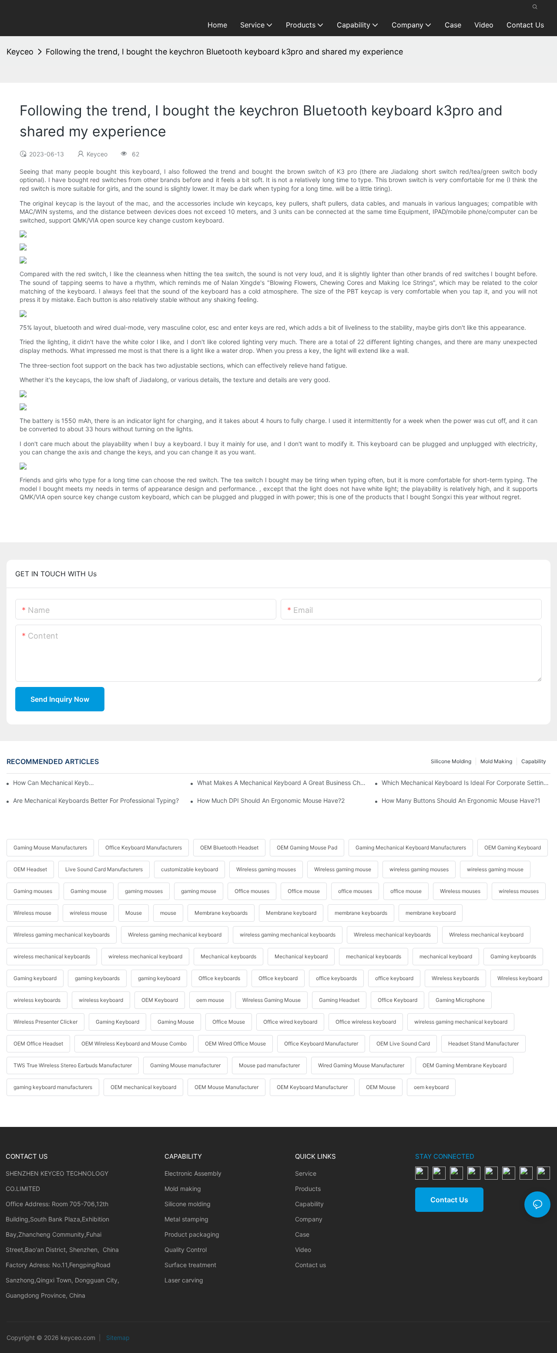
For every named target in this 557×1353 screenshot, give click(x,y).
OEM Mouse (381, 1087)
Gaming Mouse (176, 1021)
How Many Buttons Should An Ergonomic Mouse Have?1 (461, 800)
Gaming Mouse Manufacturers (50, 847)
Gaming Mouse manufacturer (185, 1065)
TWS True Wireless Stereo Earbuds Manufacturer (72, 1065)
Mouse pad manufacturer (269, 1065)
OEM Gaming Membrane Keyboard (465, 1065)
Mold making (496, 761)
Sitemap (117, 1337)
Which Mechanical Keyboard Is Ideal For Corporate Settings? (466, 782)
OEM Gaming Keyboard (512, 847)
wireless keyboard (101, 1000)
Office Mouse (228, 1021)
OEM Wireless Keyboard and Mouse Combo (134, 1043)
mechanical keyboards (373, 956)
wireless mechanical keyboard (145, 956)
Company (308, 1219)
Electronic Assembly (192, 1173)
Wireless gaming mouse (342, 869)
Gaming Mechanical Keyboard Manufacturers (411, 847)
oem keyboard (431, 1087)
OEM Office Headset (38, 1043)
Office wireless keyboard (366, 1021)
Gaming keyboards (513, 956)
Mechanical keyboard (301, 956)
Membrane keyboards (221, 913)
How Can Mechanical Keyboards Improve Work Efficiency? (53, 782)
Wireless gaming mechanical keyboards (61, 934)
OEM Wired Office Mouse (235, 1043)
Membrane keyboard (291, 913)
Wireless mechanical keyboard (486, 934)
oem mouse (210, 1000)
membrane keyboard (431, 913)
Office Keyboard (397, 1000)
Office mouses (252, 891)
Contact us (310, 1264)
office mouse (406, 891)
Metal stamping (186, 1219)
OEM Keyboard (159, 1000)
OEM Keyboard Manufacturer (312, 1087)
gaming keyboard (159, 978)
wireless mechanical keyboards (51, 956)
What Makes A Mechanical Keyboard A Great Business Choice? (281, 782)
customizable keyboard (189, 869)
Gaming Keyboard (117, 1021)
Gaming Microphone (460, 1000)
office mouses (355, 891)
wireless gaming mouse (495, 869)
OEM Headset (30, 869)
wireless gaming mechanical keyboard (460, 1021)
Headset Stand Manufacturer (483, 1043)
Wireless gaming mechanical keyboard (174, 934)
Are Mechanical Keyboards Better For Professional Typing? (96, 800)
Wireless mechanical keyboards (392, 934)
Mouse (133, 913)
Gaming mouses (32, 891)
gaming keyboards (97, 978)
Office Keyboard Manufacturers (143, 847)
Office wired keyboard (290, 1021)
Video (303, 1249)
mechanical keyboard (445, 956)
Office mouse (304, 891)
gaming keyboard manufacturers (52, 1087)
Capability (533, 761)
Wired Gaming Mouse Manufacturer (361, 1065)
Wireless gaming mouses (266, 869)
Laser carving (183, 1280)
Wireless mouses (460, 891)
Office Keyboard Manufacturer (321, 1043)
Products (308, 1188)
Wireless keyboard (519, 978)
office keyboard (394, 978)
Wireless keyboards (455, 978)
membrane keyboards (361, 913)
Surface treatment (190, 1264)
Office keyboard (278, 978)
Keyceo (20, 51)
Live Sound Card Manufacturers (104, 869)
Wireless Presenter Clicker (45, 1021)
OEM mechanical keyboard (143, 1087)
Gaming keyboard (35, 978)
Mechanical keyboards (228, 956)
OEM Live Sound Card (403, 1043)
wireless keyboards (36, 1000)
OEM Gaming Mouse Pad (307, 847)
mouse (168, 913)
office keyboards (336, 978)
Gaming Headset (339, 1000)
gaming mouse (198, 891)
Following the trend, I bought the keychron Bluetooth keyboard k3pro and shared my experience (224, 51)
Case (302, 1234)
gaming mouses (144, 891)
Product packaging (191, 1234)
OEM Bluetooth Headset (229, 847)
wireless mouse (88, 913)
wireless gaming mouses (419, 869)
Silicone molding (451, 761)
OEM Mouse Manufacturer (226, 1087)
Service (305, 1173)
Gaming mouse (88, 891)
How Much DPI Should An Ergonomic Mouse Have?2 (271, 800)
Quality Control (185, 1249)
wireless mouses (519, 891)
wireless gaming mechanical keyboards (288, 934)
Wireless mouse (32, 913)
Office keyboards (219, 978)
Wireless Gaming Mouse (271, 1000)
